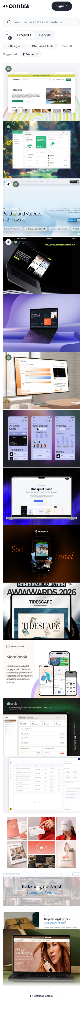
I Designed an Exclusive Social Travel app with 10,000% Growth (34, 571)
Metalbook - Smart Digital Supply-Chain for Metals (36, 688)
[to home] (16, 6)
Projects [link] (24, 35)
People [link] (45, 35)
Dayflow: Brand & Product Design (26, 399)
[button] (23, 46)
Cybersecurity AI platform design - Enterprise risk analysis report (36, 801)
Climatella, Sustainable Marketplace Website (33, 111)
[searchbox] (44, 22)
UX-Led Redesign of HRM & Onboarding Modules (36, 168)
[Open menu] (77, 6)
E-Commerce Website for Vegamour (27, 976)
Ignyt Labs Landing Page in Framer (26, 226)
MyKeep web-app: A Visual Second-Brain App (34, 515)
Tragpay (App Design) (19, 457)
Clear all (67, 46)
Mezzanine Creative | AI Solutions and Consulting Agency (40, 342)
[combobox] (41, 22)
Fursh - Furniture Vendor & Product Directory (32, 746)
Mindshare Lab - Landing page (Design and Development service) (32, 282)
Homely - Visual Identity (20, 861)
